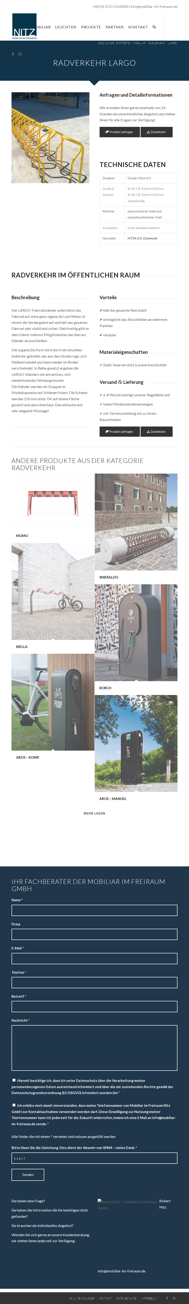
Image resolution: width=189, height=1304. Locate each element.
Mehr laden (94, 813)
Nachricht (21, 1020)
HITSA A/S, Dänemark (142, 238)
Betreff (19, 996)
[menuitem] (20, 27)
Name (17, 900)
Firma (16, 924)
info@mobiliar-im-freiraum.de (121, 1271)
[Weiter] (79, 138)
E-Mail (18, 948)
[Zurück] (22, 138)
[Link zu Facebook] (12, 54)
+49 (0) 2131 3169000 (110, 6)
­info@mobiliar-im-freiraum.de (154, 6)
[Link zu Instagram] (19, 54)
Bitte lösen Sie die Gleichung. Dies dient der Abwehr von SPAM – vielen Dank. (74, 1148)
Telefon (19, 972)
